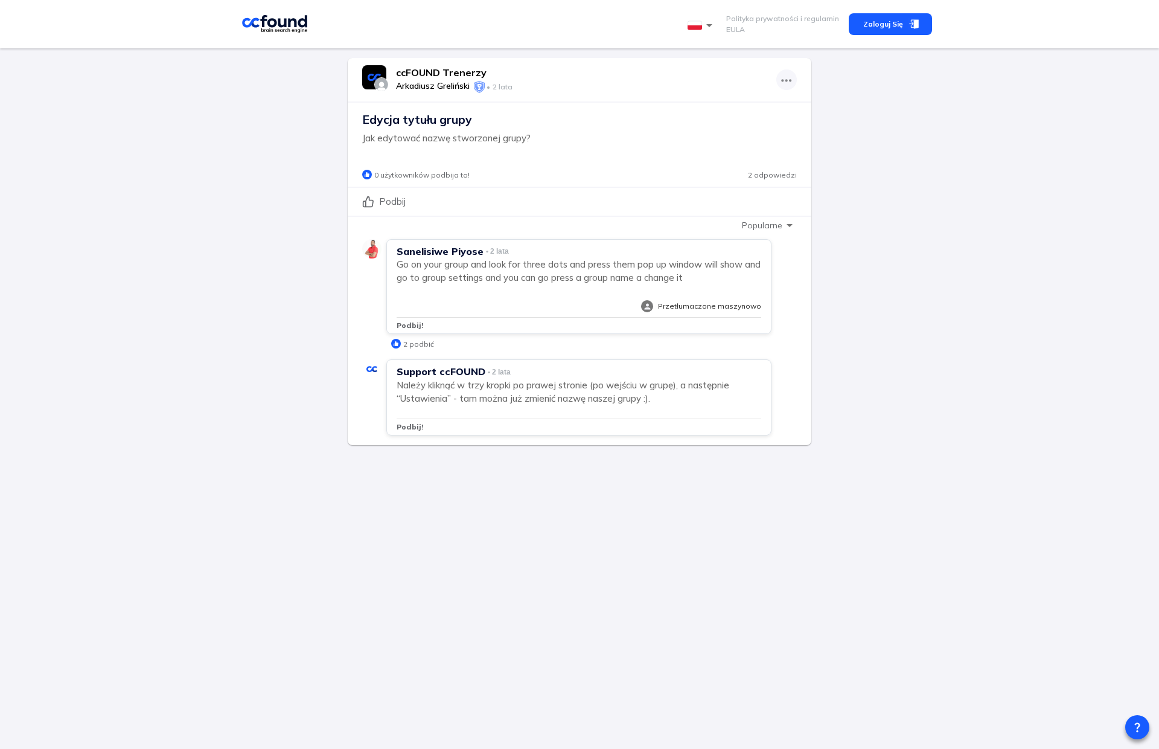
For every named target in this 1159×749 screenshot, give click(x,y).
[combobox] (702, 26)
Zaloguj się (883, 23)
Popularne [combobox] (762, 225)
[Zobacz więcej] (786, 79)
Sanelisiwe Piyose (440, 251)
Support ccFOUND (441, 371)
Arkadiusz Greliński (433, 85)
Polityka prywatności (762, 18)
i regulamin (819, 18)
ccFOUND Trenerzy (441, 72)
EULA (735, 29)
